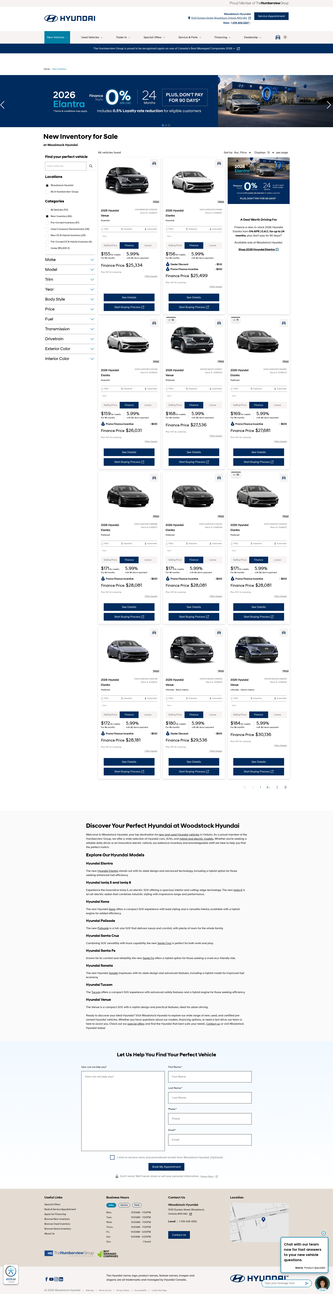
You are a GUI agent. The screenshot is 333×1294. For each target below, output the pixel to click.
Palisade (103, 928)
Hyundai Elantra (107, 871)
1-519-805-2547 (240, 22)
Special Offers (52, 1204)
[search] (90, 166)
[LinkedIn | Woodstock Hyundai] (61, 1279)
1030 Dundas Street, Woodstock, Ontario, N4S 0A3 (219, 18)
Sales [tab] (111, 1205)
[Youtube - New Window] (51, 1279)
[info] (93, 1067)
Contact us (213, 1024)
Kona (112, 909)
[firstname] (175, 1067)
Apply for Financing (55, 1214)
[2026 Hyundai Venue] (129, 180)
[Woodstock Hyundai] (83, 19)
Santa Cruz (164, 943)
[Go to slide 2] (166, 125)
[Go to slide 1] (163, 125)
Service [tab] (124, 1205)
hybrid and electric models (197, 839)
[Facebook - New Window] (46, 1279)
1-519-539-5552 (188, 1221)
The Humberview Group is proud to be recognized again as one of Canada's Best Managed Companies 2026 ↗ (164, 48)
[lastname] (175, 1088)
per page (282, 152)
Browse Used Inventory (57, 1223)
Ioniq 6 (238, 890)
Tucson (95, 992)
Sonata (113, 973)
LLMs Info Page (159, 1290)
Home (47, 69)
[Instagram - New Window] (56, 1279)
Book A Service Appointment (60, 1209)
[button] (280, 37)
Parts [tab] (136, 1205)
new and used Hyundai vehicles (179, 834)
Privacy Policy (207, 1176)
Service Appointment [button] (271, 16)
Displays (260, 152)
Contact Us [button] (179, 1235)
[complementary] (10, 1274)
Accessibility (140, 1290)
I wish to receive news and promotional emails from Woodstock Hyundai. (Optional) (170, 1157)
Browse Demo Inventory (57, 1228)
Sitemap (89, 1290)
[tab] (110, 245)
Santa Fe (148, 958)
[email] (172, 1130)
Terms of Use (105, 1290)
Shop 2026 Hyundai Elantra (256, 249)
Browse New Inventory (57, 1219)
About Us (49, 1233)
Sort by (228, 152)
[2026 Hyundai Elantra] (194, 180)
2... (268, 787)
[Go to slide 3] (169, 125)
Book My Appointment (166, 1167)
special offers (135, 1024)
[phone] (172, 1109)
